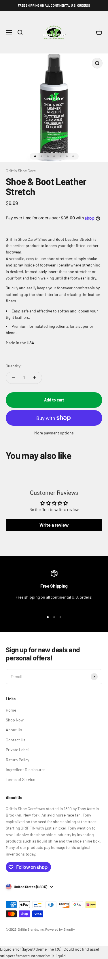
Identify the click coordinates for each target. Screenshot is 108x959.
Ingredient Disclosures (26, 769)
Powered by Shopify (60, 929)
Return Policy (17, 759)
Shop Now (15, 719)
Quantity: (14, 365)
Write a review (54, 524)
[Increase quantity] (34, 378)
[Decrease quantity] (13, 378)
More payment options (54, 432)
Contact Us (15, 739)
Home (11, 710)
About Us (14, 729)
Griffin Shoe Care (21, 170)
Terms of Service (20, 779)
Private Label (17, 749)
